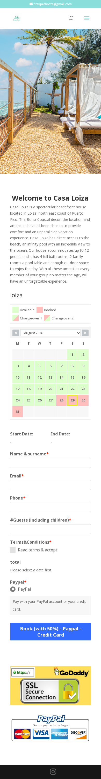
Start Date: (21, 434)
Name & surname (29, 454)
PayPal (24, 589)
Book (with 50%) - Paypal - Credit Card (50, 631)
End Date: (60, 434)
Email (17, 476)
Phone (17, 498)
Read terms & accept (37, 550)
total (15, 562)
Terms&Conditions (31, 542)
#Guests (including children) (40, 520)
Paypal (18, 582)
